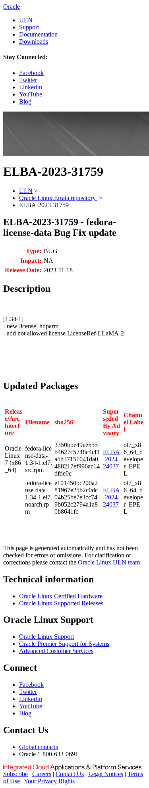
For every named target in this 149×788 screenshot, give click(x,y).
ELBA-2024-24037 (111, 459)
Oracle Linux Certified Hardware (61, 596)
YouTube (30, 94)
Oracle (11, 6)
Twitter (28, 80)
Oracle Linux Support (46, 636)
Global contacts (38, 747)
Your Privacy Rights (49, 781)
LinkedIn (30, 87)
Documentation (38, 34)
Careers (41, 774)
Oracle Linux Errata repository (58, 198)
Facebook (31, 72)
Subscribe (15, 774)
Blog (25, 101)
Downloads (33, 41)
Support (29, 27)
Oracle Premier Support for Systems (64, 643)
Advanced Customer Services (56, 650)
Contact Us (70, 774)
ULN (26, 20)
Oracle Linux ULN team (109, 562)
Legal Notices (105, 774)
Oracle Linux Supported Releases (61, 603)
